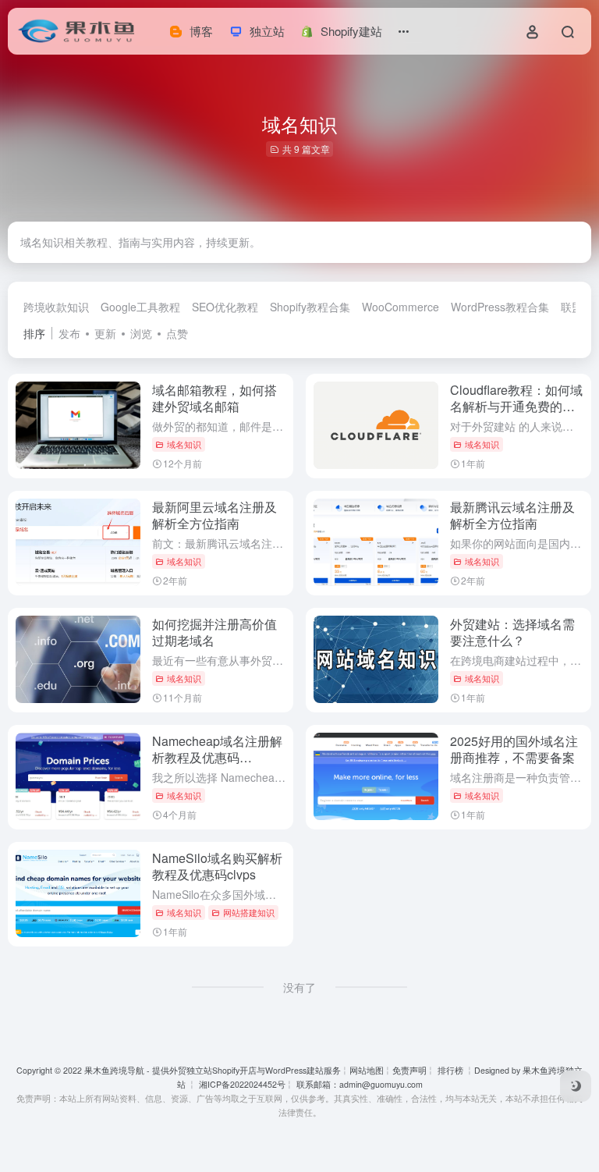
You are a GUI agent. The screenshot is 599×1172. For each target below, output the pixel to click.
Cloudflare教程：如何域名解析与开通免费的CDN (516, 406)
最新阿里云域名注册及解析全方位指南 (214, 515)
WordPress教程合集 (500, 306)
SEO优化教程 (225, 306)
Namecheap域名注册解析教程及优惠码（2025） (217, 757)
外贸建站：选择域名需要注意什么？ (512, 632)
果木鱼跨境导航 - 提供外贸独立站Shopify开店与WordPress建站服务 (212, 1070)
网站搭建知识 (249, 912)
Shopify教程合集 (310, 306)
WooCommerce (400, 306)
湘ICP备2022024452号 (241, 1084)
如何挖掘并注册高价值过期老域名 (214, 632)
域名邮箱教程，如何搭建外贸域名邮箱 (214, 398)
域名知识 (184, 444)
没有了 (299, 987)
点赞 (177, 333)
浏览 (141, 333)
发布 (69, 333)
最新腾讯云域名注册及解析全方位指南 (512, 515)
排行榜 (450, 1070)
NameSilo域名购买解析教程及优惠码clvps (217, 866)
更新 (105, 333)
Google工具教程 (140, 306)
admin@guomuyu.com (381, 1084)
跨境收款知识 (56, 306)
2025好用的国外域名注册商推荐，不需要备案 (514, 749)
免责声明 (409, 1070)
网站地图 (366, 1070)
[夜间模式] (575, 1086)
